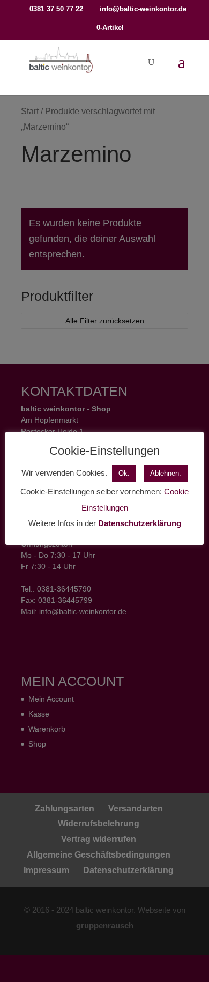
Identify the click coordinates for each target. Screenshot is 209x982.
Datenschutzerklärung (139, 523)
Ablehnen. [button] (165, 473)
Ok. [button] (124, 473)
